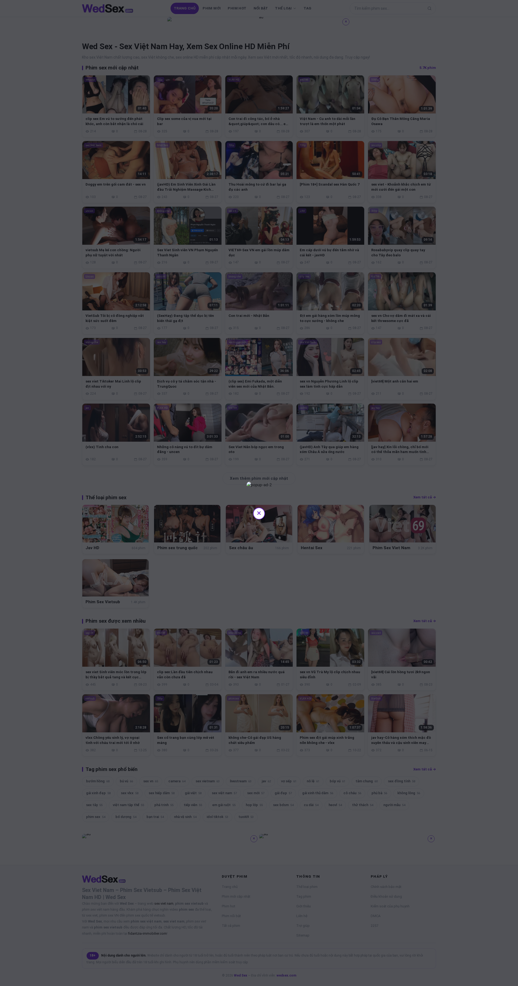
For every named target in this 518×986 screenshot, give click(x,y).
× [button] (259, 513)
